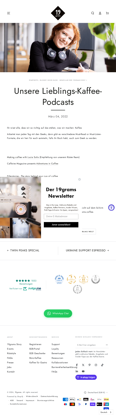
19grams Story (14, 344)
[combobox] (106, 412)
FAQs (10, 358)
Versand (20, 400)
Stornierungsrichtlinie (45, 400)
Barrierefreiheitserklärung (64, 367)
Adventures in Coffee (47, 163)
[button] (92, 13)
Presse (10, 362)
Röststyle (11, 353)
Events (10, 348)
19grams (18, 392)
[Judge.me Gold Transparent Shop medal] (71, 279)
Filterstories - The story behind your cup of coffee (32, 176)
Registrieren (35, 344)
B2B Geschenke (37, 353)
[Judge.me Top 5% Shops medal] (95, 279)
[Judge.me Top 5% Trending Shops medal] (77, 289)
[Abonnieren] (107, 345)
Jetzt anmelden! (61, 224)
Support (56, 344)
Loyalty (55, 348)
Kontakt (11, 371)
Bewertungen (58, 353)
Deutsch (104, 412)
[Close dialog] (79, 179)
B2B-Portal (34, 348)
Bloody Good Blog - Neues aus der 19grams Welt (63, 80)
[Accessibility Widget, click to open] (111, 207)
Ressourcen (57, 358)
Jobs (9, 367)
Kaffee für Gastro (38, 362)
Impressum (30, 400)
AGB (12, 400)
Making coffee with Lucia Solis (23, 157)
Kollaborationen (60, 362)
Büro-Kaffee (35, 358)
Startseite (33, 80)
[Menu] (8, 13)
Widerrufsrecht (32, 396)
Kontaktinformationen (18, 404)
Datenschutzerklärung (49, 396)
